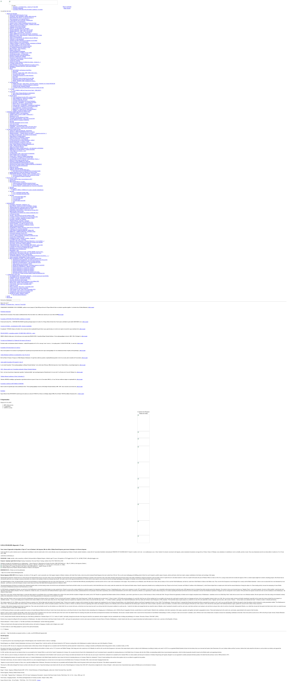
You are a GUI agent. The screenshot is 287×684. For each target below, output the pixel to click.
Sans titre (12, 121)
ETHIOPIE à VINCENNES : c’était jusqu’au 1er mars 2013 (24, 210)
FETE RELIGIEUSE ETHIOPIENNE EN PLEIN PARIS (26, 171)
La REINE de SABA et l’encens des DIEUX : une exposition (24, 246)
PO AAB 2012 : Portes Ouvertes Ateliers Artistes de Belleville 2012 (29, 273)
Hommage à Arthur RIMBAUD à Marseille (20, 161)
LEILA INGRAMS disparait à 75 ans (18, 15)
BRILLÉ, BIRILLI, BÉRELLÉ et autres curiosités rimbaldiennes (28, 189)
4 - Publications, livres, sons (13, 274)
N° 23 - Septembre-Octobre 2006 (20, 192)
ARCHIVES (13, 67)
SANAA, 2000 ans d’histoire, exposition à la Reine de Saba (24, 235)
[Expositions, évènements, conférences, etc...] (143, 437)
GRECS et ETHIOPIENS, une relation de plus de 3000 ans (24, 37)
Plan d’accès (12, 180)
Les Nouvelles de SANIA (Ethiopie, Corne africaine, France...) (24, 159)
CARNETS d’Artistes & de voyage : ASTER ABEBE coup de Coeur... (26, 251)
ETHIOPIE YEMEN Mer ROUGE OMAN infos (18, 111)
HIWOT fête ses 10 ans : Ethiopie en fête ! (23, 103)
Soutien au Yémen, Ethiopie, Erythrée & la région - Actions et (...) (25, 62)
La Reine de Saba (14, 82)
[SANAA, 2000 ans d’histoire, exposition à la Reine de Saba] (143, 503)
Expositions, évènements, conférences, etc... (20, 204)
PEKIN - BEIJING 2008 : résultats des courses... (24, 81)
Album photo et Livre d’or (16, 36)
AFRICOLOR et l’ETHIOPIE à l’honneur (20, 137)
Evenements (12, 91)
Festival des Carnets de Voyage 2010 (18, 233)
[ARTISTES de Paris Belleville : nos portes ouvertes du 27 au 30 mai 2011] (143, 520)
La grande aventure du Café (16, 63)
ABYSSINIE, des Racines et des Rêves (22, 70)
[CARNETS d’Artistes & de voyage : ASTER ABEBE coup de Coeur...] (143, 445)
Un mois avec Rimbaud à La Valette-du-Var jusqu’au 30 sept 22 (16, 340)
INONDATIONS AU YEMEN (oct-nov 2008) (21, 52)
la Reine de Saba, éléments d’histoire (21, 86)
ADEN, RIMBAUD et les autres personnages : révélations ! (24, 33)
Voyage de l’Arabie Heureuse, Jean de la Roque (21, 58)
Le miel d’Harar (13, 152)
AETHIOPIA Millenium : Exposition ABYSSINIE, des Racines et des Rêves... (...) (29, 255)
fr (5, 11)
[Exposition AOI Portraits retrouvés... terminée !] (143, 542)
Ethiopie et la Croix (14, 115)
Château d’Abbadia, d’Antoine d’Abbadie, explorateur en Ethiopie (25, 43)
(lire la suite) (91, 307)
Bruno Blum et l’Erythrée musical (17, 136)
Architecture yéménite (15, 60)
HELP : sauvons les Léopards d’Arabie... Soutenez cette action (24, 24)
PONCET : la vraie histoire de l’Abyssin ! (19, 28)
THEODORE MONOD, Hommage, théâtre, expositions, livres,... (25, 173)
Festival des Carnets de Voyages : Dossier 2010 (21, 254)
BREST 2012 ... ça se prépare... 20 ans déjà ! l (20, 32)
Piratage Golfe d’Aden (15, 50)
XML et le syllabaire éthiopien (17, 146)
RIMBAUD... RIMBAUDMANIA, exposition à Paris (22, 231)
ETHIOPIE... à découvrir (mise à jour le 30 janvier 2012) (23, 126)
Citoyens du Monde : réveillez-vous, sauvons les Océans (26, 175)
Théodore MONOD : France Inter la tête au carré (21, 29)
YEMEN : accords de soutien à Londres (22, 110)
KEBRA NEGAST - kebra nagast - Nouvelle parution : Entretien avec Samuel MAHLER (34, 83)
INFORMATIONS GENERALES (18, 249)
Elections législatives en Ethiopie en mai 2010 (20, 142)
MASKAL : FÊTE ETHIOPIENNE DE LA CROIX (22, 132)
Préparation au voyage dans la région (18, 125)
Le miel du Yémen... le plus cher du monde (20, 44)
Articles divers (13, 188)
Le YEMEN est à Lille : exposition (18, 239)
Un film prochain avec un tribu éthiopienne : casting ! (22, 140)
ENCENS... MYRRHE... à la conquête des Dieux (24, 102)
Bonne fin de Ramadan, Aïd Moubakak (19, 138)
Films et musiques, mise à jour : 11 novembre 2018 (21, 286)
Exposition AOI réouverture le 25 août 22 (10, 347)
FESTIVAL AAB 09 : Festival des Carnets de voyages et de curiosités (26, 242)
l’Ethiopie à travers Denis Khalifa (17, 27)
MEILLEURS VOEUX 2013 (17, 211)
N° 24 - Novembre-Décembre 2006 (21, 193)
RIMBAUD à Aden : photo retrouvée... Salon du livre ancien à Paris (26, 35)
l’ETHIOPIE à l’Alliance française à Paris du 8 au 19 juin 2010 (24, 227)
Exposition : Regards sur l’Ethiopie (18, 219)
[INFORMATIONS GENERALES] (143, 461)
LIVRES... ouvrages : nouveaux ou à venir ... (20, 278)
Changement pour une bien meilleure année (23, 79)
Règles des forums (14, 167)
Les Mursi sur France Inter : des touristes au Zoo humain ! (23, 134)
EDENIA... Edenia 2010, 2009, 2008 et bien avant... (25, 72)
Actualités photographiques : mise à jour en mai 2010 (22, 118)
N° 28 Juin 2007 (16, 199)
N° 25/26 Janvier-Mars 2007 (19, 196)
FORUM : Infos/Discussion (16, 168)
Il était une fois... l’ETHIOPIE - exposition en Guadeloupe (26, 105)
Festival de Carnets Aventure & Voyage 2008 (23, 78)
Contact (39, 680)
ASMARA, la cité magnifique (17, 39)
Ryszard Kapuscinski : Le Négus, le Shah (19, 141)
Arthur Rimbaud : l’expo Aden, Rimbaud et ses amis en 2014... (24, 64)
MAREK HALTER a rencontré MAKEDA (20, 55)
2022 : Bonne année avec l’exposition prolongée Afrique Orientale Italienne (18, 369)
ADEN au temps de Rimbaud (17, 226)
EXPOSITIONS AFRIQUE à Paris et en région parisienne (26, 261)
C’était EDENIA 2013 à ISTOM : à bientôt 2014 (21, 20)
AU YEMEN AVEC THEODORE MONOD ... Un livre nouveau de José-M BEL (29, 276)
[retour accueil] (1, 1)
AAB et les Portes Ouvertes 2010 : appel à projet (24, 97)
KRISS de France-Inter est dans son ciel (19, 160)
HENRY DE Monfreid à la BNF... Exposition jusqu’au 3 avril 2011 (28, 265)
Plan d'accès (67, 8)
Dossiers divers (13, 95)
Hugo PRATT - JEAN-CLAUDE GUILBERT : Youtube (23, 206)
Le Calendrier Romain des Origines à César (20, 47)
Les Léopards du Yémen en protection (22, 176)
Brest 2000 (15, 76)
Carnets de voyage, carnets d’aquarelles (19, 288)
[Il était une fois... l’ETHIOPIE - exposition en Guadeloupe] (143, 486)
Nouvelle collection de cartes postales (18, 280)
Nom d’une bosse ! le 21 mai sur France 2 (19, 19)
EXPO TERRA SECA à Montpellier (18, 154)
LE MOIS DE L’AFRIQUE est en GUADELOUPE (25, 106)
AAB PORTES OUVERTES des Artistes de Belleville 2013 (24, 212)
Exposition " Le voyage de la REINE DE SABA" (21, 247)
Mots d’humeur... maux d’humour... (18, 48)
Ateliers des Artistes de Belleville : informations (21, 130)
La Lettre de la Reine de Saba (14, 129)
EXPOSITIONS (10, 203)
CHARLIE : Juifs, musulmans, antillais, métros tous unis (23, 16)
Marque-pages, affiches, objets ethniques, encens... (21, 282)
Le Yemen (12, 89)
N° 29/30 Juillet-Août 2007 (19, 200)
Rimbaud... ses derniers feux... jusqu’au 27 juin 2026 (25, 6)
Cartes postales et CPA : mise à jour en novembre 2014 (22, 289)
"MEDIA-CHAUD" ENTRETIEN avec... (20, 169)
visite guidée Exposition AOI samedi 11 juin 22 (12, 362)
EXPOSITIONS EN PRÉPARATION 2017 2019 (21, 208)
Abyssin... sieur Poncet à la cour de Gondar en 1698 (22, 215)
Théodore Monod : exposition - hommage (19, 220)
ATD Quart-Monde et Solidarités (17, 51)
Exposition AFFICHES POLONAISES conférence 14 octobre (28, 9)
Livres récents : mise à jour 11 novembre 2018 (20, 284)
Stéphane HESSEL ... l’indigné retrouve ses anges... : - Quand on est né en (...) (28, 133)
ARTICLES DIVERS (12, 13)
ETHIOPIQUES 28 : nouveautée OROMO (20, 277)
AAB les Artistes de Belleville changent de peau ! (24, 183)
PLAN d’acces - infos (12, 177)
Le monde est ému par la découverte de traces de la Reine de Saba (28, 87)
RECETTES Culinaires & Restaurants (19, 165)
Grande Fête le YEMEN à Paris (17, 237)
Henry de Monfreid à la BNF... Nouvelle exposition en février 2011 (25, 258)
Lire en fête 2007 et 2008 (18, 74)
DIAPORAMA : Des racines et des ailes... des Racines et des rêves (25, 253)
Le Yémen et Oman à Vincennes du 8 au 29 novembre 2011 (24, 216)
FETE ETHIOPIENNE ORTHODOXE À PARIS (22, 163)
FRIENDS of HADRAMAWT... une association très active (27, 262)
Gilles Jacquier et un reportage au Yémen (22, 263)
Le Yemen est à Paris (14, 214)
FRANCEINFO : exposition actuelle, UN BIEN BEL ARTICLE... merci (18, 333)
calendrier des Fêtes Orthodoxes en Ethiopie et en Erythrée (23, 40)
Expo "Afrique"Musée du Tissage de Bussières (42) (22, 144)
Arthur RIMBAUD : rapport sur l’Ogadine (23, 98)
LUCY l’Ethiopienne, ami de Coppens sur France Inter (25, 184)
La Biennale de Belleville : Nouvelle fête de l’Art (21, 222)
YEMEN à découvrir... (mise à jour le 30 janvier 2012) (22, 128)
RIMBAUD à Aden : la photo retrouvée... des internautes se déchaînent (26, 148)
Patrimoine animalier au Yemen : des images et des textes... (26, 272)
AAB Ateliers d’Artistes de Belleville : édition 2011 (22, 230)
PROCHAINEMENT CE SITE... (18, 181)
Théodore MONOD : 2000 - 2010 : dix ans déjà (21, 31)
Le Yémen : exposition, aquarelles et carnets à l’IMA (22, 218)
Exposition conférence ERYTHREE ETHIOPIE (12, 383)
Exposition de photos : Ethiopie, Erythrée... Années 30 (22, 238)
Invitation (3, 390)
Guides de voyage (14, 285)
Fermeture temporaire (18, 8)
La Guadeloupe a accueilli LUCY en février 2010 (21, 157)
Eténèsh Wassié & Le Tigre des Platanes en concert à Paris (23, 172)
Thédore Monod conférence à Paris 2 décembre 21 (12, 376)
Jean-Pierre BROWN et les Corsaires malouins (21, 46)
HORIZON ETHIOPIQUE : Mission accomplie (24, 266)
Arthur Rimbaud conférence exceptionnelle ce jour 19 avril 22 (15, 354)
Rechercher (3, 300)
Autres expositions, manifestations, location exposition (22, 257)
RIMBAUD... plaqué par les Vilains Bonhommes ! (25, 109)
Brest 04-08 (15, 71)
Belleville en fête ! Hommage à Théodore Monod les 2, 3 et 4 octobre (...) (27, 241)
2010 (14, 202)
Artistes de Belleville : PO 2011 (20, 99)
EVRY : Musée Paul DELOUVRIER (18, 145)
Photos (11, 68)
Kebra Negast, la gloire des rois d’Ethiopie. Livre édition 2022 (24, 281)
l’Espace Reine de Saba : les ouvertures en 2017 (21, 179)
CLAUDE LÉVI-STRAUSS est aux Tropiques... (24, 101)
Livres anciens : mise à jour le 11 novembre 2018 (21, 290)
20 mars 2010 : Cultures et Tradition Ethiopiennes (21, 156)
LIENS (8, 296)
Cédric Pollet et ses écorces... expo (18, 150)
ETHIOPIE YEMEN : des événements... (19, 113)
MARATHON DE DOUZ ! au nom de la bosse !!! (22, 17)
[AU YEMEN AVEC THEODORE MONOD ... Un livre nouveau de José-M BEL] (143, 430)
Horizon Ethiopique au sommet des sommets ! (23, 267)
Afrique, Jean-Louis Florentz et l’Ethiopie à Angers (22, 224)
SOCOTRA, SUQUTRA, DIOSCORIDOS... (20, 243)
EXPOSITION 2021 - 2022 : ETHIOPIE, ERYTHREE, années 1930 (26, 245)
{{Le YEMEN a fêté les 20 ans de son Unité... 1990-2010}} (27, 90)
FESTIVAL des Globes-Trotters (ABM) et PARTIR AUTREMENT (26, 164)
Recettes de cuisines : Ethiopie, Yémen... (19, 293)
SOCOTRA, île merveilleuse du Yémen (19, 117)
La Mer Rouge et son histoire (16, 59)
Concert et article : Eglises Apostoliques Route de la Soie (23, 23)
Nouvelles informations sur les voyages (19, 122)
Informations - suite (14, 250)
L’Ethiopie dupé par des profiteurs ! (18, 25)
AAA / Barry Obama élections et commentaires (24, 93)
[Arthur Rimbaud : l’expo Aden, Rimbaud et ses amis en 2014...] (143, 534)
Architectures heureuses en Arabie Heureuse (23, 75)
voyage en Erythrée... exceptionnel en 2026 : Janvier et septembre (16, 326)
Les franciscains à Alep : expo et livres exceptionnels (22, 153)
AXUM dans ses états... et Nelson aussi (19, 54)
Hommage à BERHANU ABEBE (18, 56)
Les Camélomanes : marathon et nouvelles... (23, 107)
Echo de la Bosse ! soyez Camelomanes (19, 42)
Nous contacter (67, 6)
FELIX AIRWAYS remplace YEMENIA (19, 120)
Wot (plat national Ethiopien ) (19, 294)
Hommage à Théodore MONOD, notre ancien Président (23, 66)
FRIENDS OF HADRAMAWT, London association (22, 149)
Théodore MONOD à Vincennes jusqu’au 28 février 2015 (23, 207)
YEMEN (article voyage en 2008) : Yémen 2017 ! (21, 114)
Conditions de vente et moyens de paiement (20, 292)
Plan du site (9, 297)
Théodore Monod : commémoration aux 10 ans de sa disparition (28, 185)
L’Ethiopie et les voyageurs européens (19, 228)
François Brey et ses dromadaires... (18, 21)
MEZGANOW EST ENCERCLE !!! (21, 94)
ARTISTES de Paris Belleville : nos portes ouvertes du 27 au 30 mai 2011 (30, 259)
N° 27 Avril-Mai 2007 (18, 198)
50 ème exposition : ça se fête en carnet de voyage (21, 223)
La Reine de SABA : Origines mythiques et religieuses (25, 85)
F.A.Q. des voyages (14, 124)
